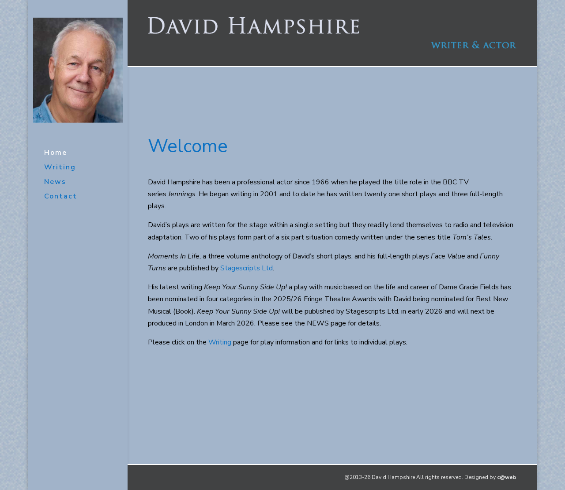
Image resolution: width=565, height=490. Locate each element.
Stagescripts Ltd (246, 268)
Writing (60, 168)
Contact (60, 197)
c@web (506, 477)
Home (55, 153)
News (55, 183)
